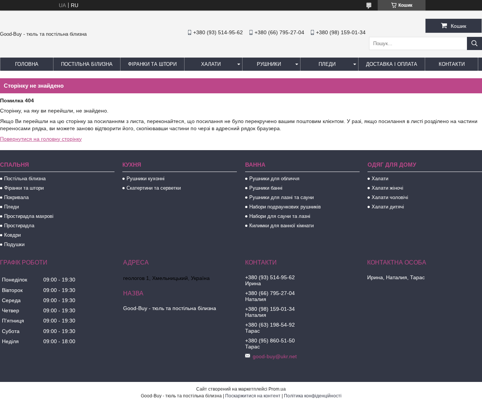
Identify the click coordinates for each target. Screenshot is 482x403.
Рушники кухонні (146, 178)
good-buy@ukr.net (275, 356)
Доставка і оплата (391, 64)
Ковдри (12, 235)
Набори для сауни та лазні (279, 216)
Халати (211, 64)
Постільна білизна (87, 64)
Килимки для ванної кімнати (281, 225)
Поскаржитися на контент (253, 395)
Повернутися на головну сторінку (41, 139)
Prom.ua (277, 389)
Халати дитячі (388, 207)
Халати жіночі (387, 188)
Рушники (269, 64)
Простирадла (19, 225)
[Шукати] (474, 43)
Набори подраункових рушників (285, 207)
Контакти (452, 64)
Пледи (327, 64)
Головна (26, 64)
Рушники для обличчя (274, 178)
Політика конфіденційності (313, 395)
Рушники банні (265, 188)
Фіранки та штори (152, 64)
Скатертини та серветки (154, 188)
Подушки (14, 244)
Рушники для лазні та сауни (281, 197)
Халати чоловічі (390, 197)
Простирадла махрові (28, 216)
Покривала (16, 197)
